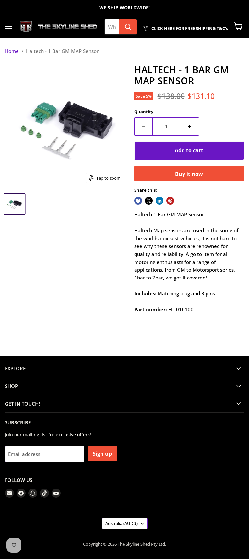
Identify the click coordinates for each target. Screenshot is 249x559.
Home (12, 51)
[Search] (128, 26)
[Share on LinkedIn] (159, 201)
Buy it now (189, 174)
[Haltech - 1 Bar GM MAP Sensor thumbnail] (14, 204)
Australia (121, 523)
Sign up (102, 453)
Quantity (143, 111)
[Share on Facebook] (138, 201)
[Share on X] (149, 201)
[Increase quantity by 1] (190, 126)
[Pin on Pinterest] (170, 201)
